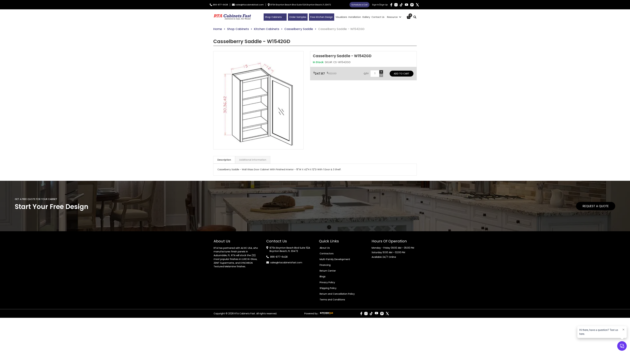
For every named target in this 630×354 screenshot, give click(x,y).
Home (217, 29)
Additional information (252, 159)
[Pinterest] (412, 4)
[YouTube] (406, 4)
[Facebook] (391, 4)
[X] (417, 4)
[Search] (414, 17)
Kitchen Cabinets (266, 29)
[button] (258, 100)
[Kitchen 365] (326, 313)
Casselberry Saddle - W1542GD (341, 29)
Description (224, 159)
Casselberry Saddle (298, 29)
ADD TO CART (401, 73)
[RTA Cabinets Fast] (232, 17)
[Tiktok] (401, 4)
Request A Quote (596, 206)
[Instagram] (396, 4)
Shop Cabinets (238, 29)
